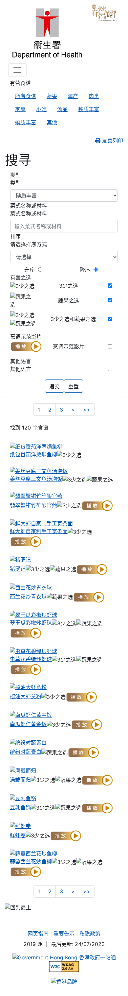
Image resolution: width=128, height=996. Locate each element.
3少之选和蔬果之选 (73, 319)
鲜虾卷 (18, 835)
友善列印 (111, 140)
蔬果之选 (68, 300)
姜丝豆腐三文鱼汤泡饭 (36, 479)
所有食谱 (25, 96)
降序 (85, 269)
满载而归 (20, 779)
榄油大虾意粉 (25, 696)
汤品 (62, 109)
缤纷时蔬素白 (25, 752)
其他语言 (20, 369)
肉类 (94, 96)
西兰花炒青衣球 (28, 596)
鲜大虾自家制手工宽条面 (39, 531)
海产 (73, 96)
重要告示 (64, 933)
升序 (29, 269)
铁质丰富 (88, 109)
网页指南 (38, 933)
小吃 (41, 109)
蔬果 (52, 96)
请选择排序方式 (28, 244)
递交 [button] (54, 386)
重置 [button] (73, 386)
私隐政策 (89, 933)
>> (88, 409)
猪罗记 (18, 569)
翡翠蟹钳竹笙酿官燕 (33, 504)
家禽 (20, 109)
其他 (52, 122)
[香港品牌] (64, 981)
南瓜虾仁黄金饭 (28, 724)
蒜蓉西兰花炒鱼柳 (31, 861)
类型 (15, 182)
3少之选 (68, 285)
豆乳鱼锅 (20, 807)
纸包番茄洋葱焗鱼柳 (33, 454)
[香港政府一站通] (64, 957)
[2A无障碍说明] (64, 966)
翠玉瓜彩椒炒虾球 (31, 622)
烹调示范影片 (68, 346)
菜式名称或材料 (28, 213)
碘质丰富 (25, 122)
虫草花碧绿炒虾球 (31, 659)
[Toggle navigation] (17, 69)
